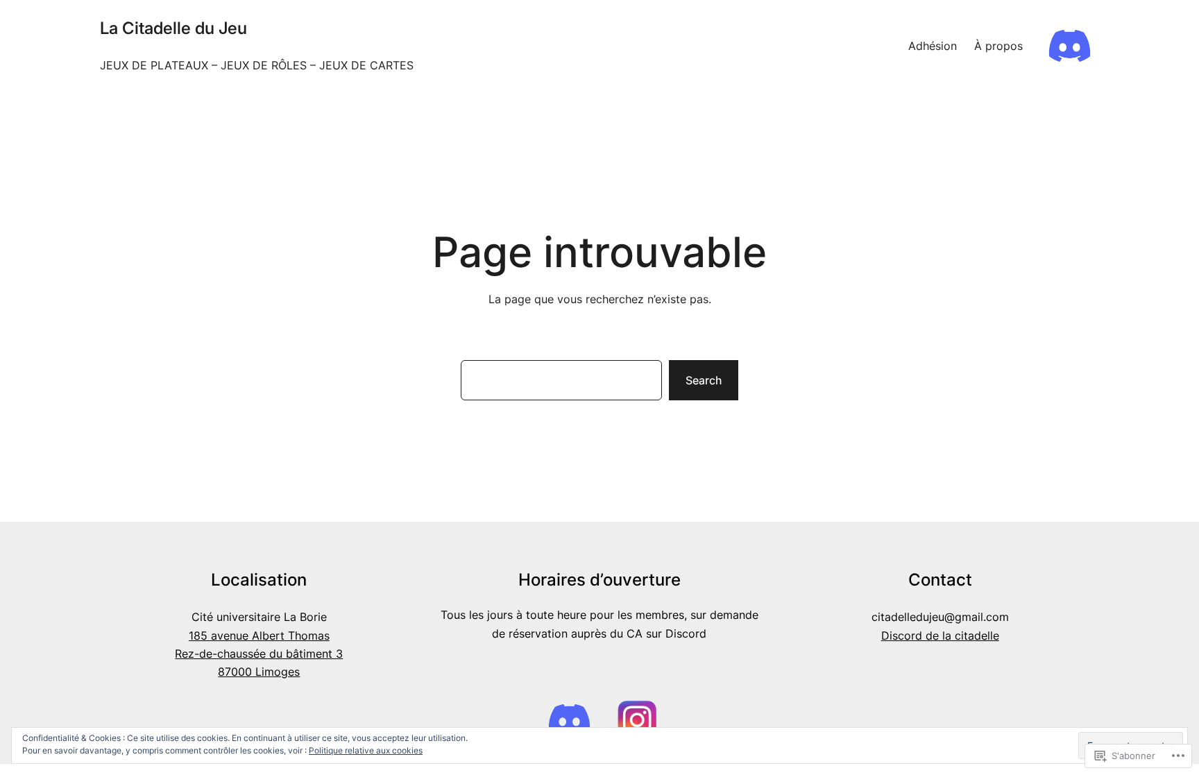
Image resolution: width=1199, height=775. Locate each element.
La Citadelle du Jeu (173, 28)
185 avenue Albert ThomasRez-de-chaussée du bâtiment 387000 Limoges (259, 654)
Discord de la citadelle (940, 635)
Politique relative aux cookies (366, 750)
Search (704, 380)
